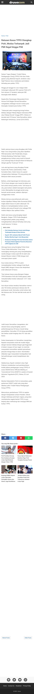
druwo (19, 691)
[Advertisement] (17, 20)
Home (5, 686)
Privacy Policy (27, 686)
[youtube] (20, 680)
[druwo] (17, 2)
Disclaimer (19, 686)
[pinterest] (21, 438)
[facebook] (5, 438)
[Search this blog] (31, 2)
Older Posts (28, 637)
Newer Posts (6, 637)
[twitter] (13, 438)
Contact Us (11, 686)
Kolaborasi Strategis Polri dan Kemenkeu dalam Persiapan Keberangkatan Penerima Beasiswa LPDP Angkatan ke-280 (19, 241)
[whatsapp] (29, 438)
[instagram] (25, 680)
